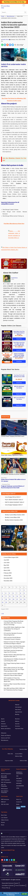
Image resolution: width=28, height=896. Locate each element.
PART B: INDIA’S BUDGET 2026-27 (14, 502)
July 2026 (6, 560)
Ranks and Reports (6, 735)
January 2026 (7, 575)
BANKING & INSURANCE (19, 773)
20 (13, 599)
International (18, 707)
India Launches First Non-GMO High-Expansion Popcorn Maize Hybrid (13, 674)
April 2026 (6, 567)
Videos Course (4, 820)
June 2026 (6, 562)
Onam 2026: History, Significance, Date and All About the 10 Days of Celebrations (14, 629)
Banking (17, 714)
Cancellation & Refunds (8, 885)
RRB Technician (5, 799)
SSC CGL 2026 (5, 804)
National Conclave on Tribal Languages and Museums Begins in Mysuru (14, 642)
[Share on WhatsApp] (2, 45)
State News (18, 709)
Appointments (18, 712)
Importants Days (19, 728)
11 (5, 596)
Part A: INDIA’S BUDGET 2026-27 (14, 499)
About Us (18, 799)
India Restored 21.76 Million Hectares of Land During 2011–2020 (14, 659)
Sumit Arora (5, 39)
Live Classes (4, 817)
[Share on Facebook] (10, 45)
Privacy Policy (5, 887)
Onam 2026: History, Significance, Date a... (12, 455)
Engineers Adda (9, 760)
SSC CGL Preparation (4, 785)
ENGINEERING (20, 785)
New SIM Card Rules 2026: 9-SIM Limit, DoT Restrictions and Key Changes (14, 689)
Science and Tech (5, 737)
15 (20, 596)
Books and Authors (6, 728)
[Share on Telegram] (5, 45)
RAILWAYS (19, 778)
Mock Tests (4, 815)
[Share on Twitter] (13, 45)
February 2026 (8, 573)
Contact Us (19, 801)
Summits (17, 723)
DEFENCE (18, 783)
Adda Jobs (10, 753)
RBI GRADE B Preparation (4, 791)
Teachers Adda (23, 749)
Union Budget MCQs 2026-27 (13, 497)
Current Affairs (18, 753)
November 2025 (8, 580)
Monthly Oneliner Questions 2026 (14, 520)
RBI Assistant (4, 788)
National (17, 704)
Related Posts (5, 416)
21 (17, 599)
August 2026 (11, 557)
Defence (17, 721)
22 (21, 599)
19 (9, 599)
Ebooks (3, 822)
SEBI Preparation (5, 779)
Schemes (3, 723)
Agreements (4, 726)
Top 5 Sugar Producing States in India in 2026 (14, 664)
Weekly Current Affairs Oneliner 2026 (15, 514)
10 (2, 596)
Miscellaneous (10, 16)
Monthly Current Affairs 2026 (12, 517)
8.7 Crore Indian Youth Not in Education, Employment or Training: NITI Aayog (14, 647)
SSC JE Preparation (6, 782)
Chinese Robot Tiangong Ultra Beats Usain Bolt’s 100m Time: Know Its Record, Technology (13, 623)
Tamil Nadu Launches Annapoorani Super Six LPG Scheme (13, 651)
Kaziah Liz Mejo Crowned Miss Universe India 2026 (14, 684)
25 (6, 602)
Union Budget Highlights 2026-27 (14, 505)
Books (2, 824)
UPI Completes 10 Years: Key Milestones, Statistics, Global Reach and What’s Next (14, 679)
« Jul (2, 613)
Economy (17, 726)
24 (2, 602)
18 (6, 599)
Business (17, 718)
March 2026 (7, 570)
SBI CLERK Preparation (4, 776)
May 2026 (6, 565)
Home (2, 16)
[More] (24, 5)
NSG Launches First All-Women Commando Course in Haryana (12, 638)
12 (9, 596)
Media (17, 804)
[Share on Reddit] (7, 45)
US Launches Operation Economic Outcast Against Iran (13, 634)
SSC (17, 776)
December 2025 (8, 578)
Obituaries (3, 733)
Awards (3, 721)
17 (2, 599)
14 (17, 596)
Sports (2, 718)
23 (24, 599)
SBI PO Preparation (6, 773)
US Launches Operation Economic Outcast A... (13, 474)
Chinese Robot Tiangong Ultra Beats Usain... (13, 436)
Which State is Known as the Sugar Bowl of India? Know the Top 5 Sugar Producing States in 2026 (14, 669)
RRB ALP (3, 801)
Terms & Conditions (20, 885)
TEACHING (19, 781)
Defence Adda (18, 756)
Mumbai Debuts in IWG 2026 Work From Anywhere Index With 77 (14, 655)
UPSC (17, 788)
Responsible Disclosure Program (10, 883)
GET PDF (24, 894)
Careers (20, 807)
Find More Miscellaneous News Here (14, 223)
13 (13, 596)
